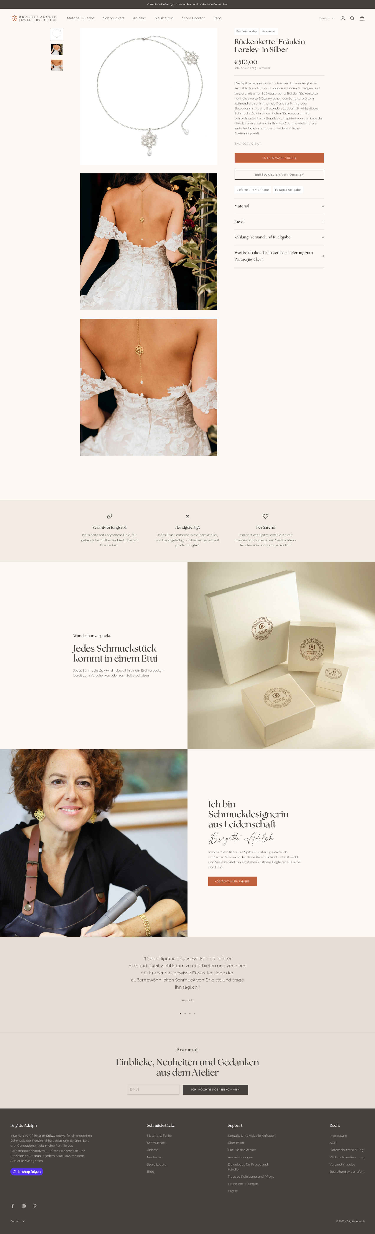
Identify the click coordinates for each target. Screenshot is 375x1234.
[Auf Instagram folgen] (24, 1206)
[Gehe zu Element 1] (57, 34)
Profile (233, 1191)
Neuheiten (164, 18)
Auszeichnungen (240, 1157)
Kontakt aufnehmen (233, 881)
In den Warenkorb (279, 158)
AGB (333, 1143)
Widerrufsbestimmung (347, 1157)
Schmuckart (113, 18)
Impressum (338, 1136)
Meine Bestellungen (243, 1184)
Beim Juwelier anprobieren (279, 174)
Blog (218, 18)
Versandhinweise (342, 1164)
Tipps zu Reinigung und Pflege (251, 1177)
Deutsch (324, 18)
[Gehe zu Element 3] (57, 65)
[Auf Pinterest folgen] (35, 1206)
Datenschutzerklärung (347, 1150)
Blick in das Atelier (242, 1150)
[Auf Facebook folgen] (12, 1206)
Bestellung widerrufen (346, 1172)
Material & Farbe (80, 18)
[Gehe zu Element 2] (57, 50)
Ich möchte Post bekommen (215, 1089)
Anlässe (139, 18)
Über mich (236, 1143)
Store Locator (193, 18)
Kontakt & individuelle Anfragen (252, 1136)
